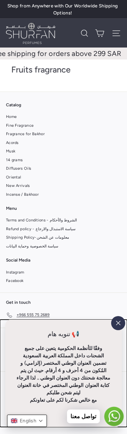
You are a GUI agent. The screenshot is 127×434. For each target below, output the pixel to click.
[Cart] (99, 33)
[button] (27, 421)
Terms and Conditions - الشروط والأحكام (41, 220)
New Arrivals (18, 185)
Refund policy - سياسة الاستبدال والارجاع (40, 229)
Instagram (15, 272)
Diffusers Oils (18, 168)
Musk (10, 151)
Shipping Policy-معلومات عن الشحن (37, 237)
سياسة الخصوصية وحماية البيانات (32, 246)
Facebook (14, 280)
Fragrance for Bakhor (25, 134)
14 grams (14, 160)
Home (11, 116)
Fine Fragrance (20, 125)
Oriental (13, 177)
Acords (12, 142)
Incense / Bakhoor (22, 194)
